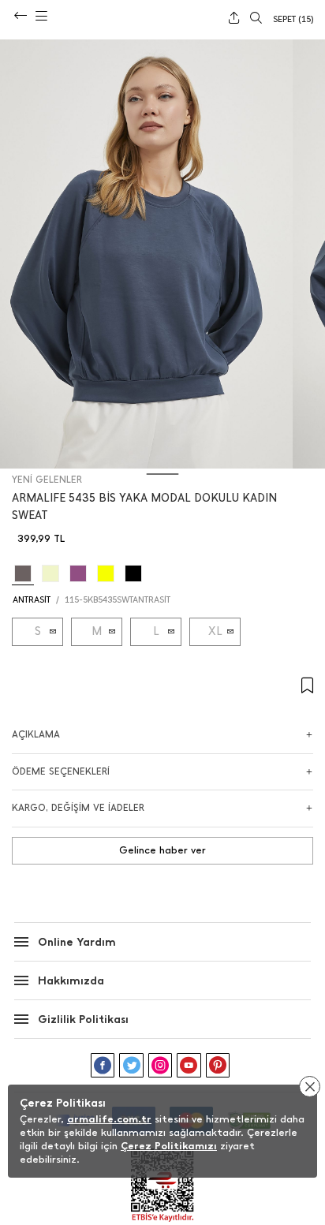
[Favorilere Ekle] (162, 685)
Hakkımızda (71, 981)
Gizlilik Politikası (83, 1019)
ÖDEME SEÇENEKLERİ (61, 771)
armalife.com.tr (109, 1119)
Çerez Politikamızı (169, 1146)
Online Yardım (77, 942)
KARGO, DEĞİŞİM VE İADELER (78, 807)
